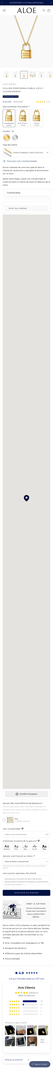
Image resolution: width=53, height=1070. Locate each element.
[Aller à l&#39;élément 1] (6, 75)
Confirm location (28, 794)
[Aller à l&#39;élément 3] (24, 75)
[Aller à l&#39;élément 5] (41, 75)
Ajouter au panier (27, 893)
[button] (14, 1001)
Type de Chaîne (10, 145)
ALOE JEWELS (9, 84)
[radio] (9, 118)
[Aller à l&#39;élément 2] (15, 75)
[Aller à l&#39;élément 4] (32, 75)
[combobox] (26, 152)
